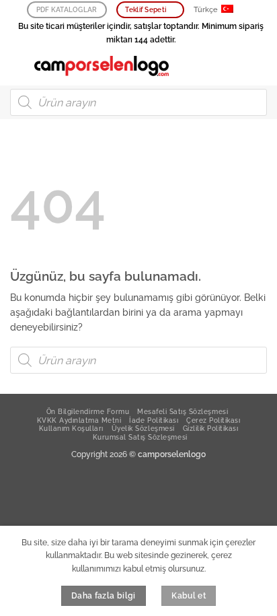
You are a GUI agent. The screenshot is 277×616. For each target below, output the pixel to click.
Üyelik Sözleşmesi (143, 428)
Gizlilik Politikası (211, 428)
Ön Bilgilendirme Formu (87, 411)
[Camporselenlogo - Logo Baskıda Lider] (101, 66)
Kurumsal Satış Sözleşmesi (140, 437)
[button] (17, 65)
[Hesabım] (237, 66)
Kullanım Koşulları (71, 428)
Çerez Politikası (213, 420)
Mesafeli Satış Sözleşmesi (182, 411)
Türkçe (206, 9)
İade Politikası (153, 420)
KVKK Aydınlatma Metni (79, 420)
